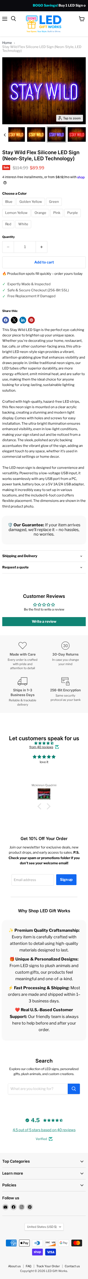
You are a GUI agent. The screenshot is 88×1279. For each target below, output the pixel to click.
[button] (15, 134)
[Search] (74, 1089)
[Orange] (41, 218)
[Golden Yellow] (31, 207)
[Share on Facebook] (5, 320)
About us (14, 1266)
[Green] (54, 207)
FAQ (28, 1266)
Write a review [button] (44, 621)
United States (42, 1227)
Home (7, 43)
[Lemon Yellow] (17, 218)
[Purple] (73, 218)
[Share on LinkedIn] (22, 320)
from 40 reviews (41, 747)
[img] (44, 743)
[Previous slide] (4, 134)
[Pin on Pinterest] (31, 320)
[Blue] (9, 207)
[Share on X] (14, 320)
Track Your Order (48, 1266)
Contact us (72, 1266)
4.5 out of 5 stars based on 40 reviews (44, 1130)
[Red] (8, 229)
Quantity (8, 237)
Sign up (66, 879)
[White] (23, 229)
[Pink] (57, 218)
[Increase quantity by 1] (41, 247)
